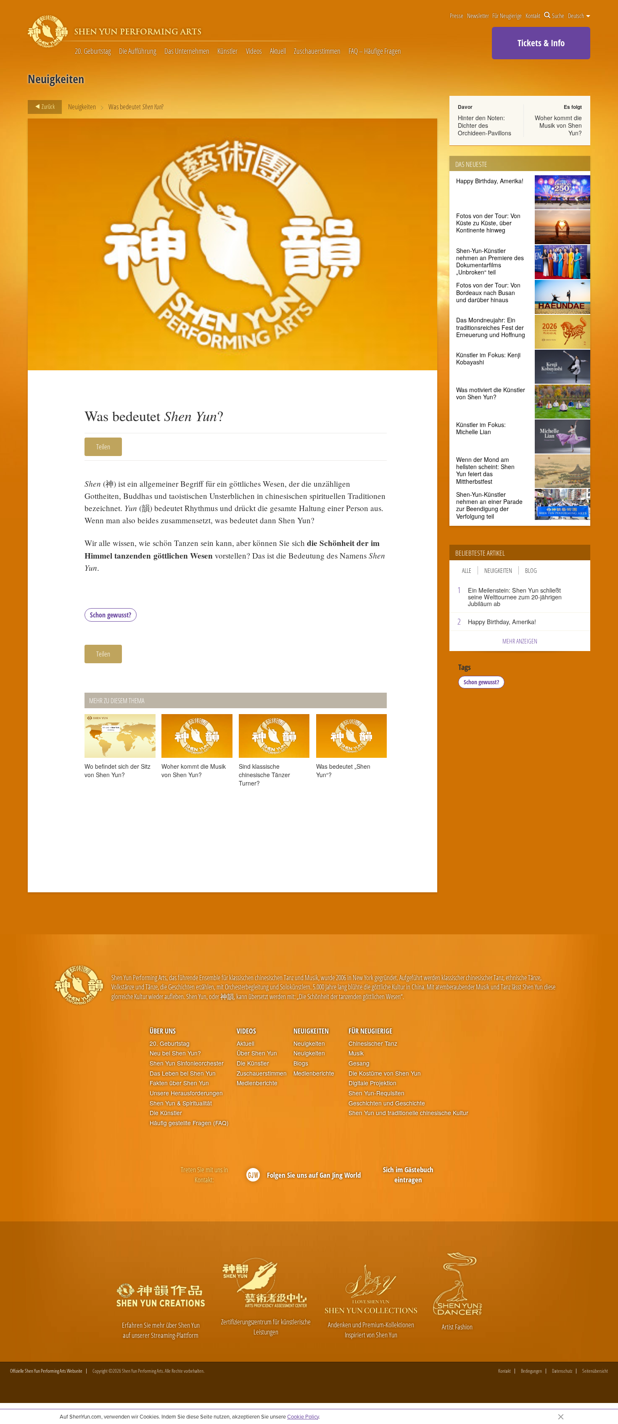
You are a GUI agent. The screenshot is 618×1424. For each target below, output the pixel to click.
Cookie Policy (303, 1416)
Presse (456, 15)
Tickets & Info (541, 43)
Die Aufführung (137, 51)
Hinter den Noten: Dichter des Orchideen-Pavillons (484, 125)
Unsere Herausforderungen (186, 1093)
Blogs (300, 1063)
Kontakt (533, 15)
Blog (531, 570)
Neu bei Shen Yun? (175, 1053)
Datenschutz (562, 1371)
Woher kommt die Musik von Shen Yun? (558, 125)
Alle (466, 570)
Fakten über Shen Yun (179, 1083)
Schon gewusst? (110, 615)
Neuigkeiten (82, 106)
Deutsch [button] (576, 15)
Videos (254, 51)
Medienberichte (257, 1083)
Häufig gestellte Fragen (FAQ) (189, 1123)
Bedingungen (531, 1371)
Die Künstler (166, 1113)
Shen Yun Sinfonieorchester (187, 1063)
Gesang (359, 1063)
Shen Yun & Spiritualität (181, 1103)
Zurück (47, 106)
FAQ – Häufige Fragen (375, 51)
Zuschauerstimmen (317, 51)
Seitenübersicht (595, 1371)
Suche (558, 15)
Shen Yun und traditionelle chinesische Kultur (408, 1113)
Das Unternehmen (186, 51)
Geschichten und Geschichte (387, 1103)
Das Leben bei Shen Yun (183, 1073)
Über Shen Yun (257, 1053)
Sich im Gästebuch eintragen (408, 1174)
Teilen (103, 446)
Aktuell (278, 51)
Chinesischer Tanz (373, 1043)
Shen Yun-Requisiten (376, 1093)
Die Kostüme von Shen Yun (385, 1073)
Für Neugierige (507, 15)
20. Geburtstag (93, 51)
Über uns (163, 1031)
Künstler (227, 51)
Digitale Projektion (372, 1083)
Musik (356, 1053)
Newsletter (478, 15)
